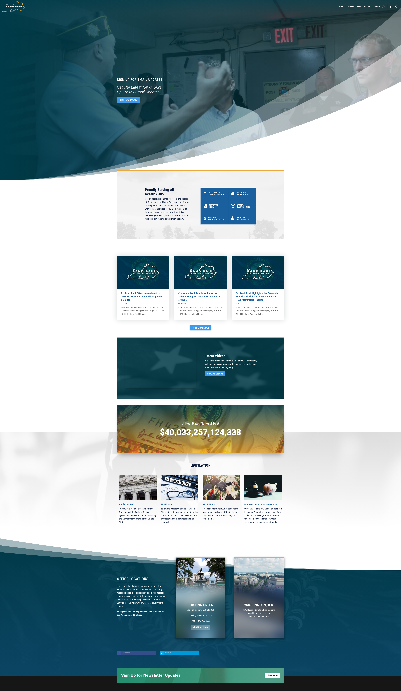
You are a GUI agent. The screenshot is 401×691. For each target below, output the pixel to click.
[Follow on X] (396, 6)
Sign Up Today (128, 99)
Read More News (200, 328)
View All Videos (215, 373)
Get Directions (200, 627)
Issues (367, 6)
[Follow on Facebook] (391, 6)
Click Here (272, 675)
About (341, 6)
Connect (376, 6)
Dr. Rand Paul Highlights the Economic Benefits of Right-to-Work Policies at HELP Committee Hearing (257, 296)
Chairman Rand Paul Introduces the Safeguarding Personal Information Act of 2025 (199, 296)
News (359, 6)
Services (350, 6)
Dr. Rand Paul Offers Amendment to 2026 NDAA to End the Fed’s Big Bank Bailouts (141, 296)
